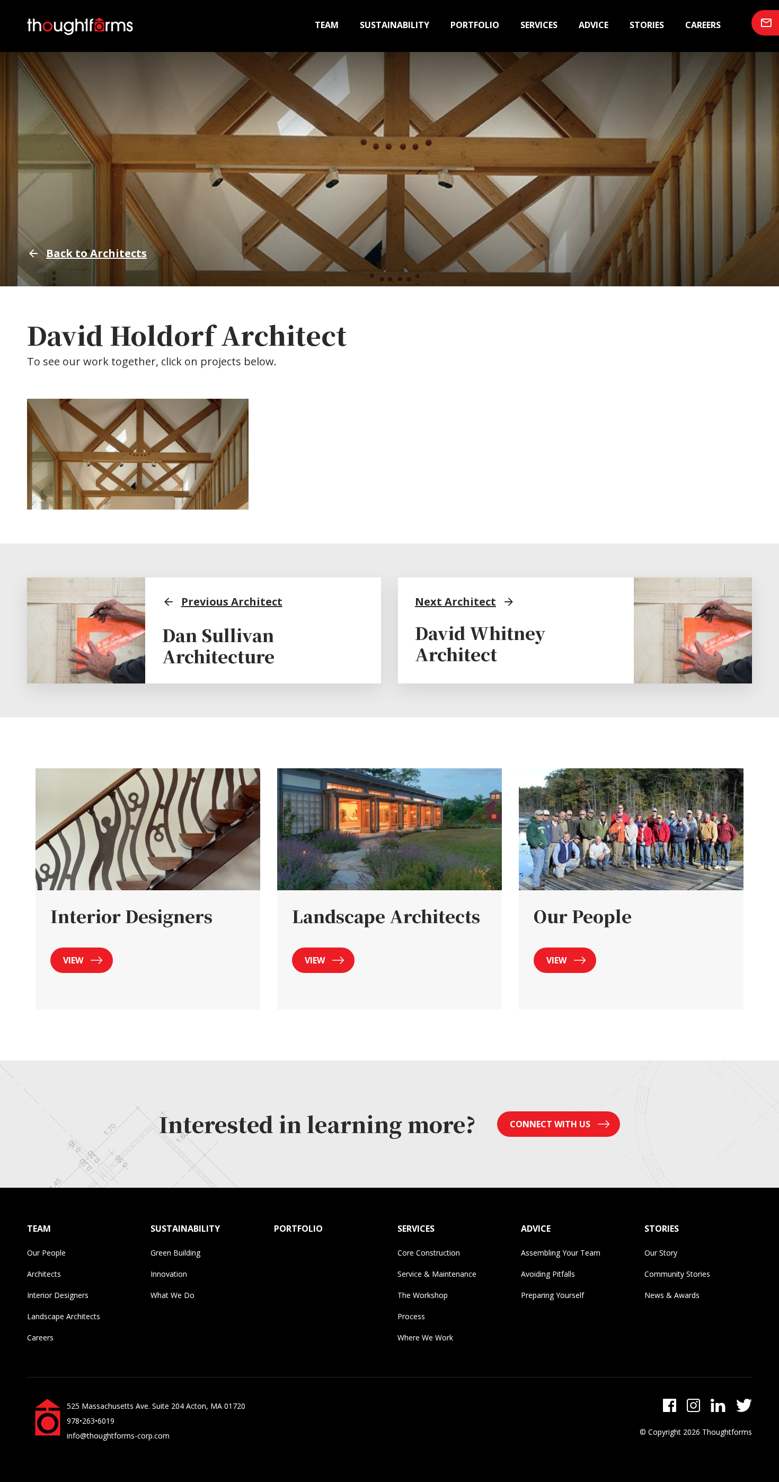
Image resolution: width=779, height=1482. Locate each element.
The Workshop (422, 1295)
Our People (46, 1253)
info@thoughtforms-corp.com (118, 1436)
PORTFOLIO (298, 1228)
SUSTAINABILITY (185, 1228)
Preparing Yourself (552, 1295)
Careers (703, 25)
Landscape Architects (63, 1316)
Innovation (169, 1274)
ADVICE (536, 1228)
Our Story (660, 1253)
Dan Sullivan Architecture (218, 645)
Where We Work (425, 1337)
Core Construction (428, 1253)
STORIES (661, 1228)
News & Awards (672, 1295)
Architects (44, 1274)
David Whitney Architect (480, 643)
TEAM (39, 1228)
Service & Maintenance (436, 1274)
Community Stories (677, 1274)
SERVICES (416, 1228)
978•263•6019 (90, 1421)
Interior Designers (57, 1295)
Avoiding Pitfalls (548, 1274)
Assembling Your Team (560, 1253)
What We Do (172, 1295)
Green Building (175, 1253)
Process (411, 1316)
